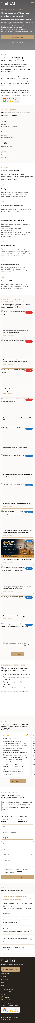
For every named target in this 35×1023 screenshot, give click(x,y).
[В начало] (8, 3)
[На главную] (8, 961)
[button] (17, 898)
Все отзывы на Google (18, 781)
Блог (2, 985)
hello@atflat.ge (22, 821)
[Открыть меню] (32, 3)
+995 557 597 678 (6, 816)
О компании (5, 974)
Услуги (3, 976)
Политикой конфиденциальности (13, 871)
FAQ (2, 982)
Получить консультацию (17, 42)
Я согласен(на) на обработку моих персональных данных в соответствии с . (16, 871)
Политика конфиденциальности (10, 1017)
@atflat (3, 821)
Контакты (4, 979)
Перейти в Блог (17, 654)
